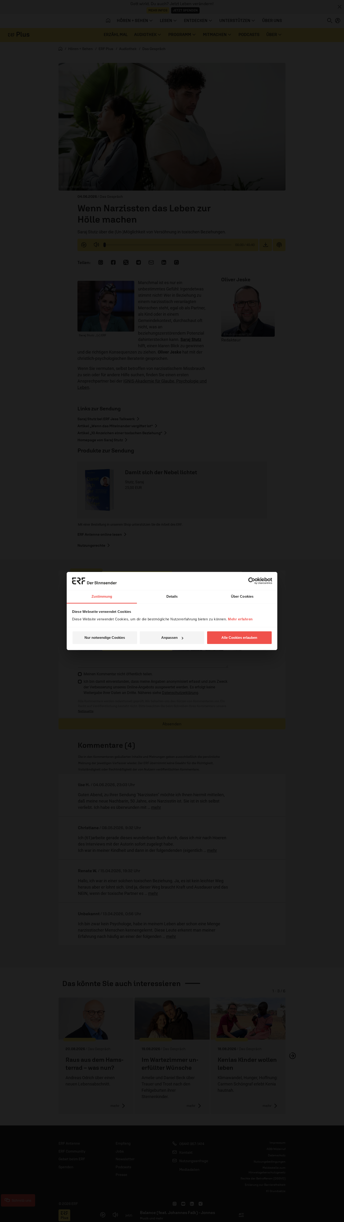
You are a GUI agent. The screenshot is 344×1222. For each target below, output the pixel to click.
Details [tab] (172, 596)
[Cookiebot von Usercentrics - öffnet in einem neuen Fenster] (251, 580)
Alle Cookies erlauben (239, 638)
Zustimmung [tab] (101, 596)
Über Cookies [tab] (242, 596)
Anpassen (169, 638)
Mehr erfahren (240, 619)
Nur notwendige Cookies (104, 638)
